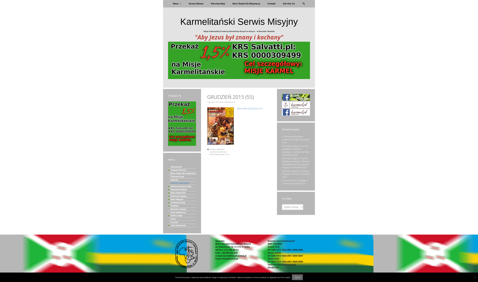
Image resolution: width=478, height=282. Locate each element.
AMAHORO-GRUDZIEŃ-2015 (250, 108)
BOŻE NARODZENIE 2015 (219, 154)
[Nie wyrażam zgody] (475, 277)
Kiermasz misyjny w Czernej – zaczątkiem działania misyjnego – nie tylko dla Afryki (295, 148)
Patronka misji (218, 3)
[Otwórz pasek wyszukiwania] (304, 3)
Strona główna (196, 3)
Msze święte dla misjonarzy (246, 3)
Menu (175, 3)
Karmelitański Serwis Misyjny (239, 22)
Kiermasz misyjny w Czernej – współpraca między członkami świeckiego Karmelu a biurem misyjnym (295, 163)
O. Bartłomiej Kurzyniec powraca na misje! (292, 138)
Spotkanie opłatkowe (218, 152)
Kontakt (271, 3)
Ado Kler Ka (289, 3)
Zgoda (297, 277)
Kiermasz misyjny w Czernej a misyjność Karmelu (295, 172)
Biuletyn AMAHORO (217, 149)
